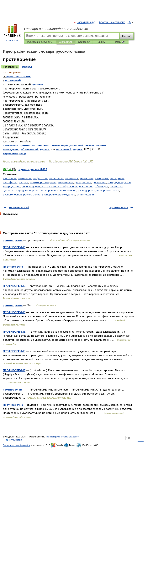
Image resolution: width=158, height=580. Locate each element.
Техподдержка (53, 437)
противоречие (13, 240)
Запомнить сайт (86, 22)
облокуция (101, 186)
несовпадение (31, 186)
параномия (36, 190)
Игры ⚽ (119, 42)
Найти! (126, 36)
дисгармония (83, 182)
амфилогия (40, 178)
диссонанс (99, 182)
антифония (117, 178)
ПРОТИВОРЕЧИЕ (14, 247)
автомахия (25, 178)
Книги (101, 42)
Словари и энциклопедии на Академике (56, 29)
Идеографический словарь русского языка (40, 42)
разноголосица (12, 194)
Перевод (26, 66)
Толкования (65, 42)
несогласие (48, 186)
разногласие (111, 190)
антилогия (71, 178)
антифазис (102, 178)
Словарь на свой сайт (112, 22)
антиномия (86, 178)
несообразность (67, 186)
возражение (65, 182)
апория (23, 182)
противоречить (118, 207)
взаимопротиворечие (43, 182)
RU (129, 22)
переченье (52, 190)
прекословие (68, 190)
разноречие (49, 194)
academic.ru (12, 40)
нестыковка (86, 186)
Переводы (84, 42)
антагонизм (56, 178)
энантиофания (86, 194)
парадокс (22, 190)
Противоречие (13, 266)
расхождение (66, 194)
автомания (10, 178)
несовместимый (19, 207)
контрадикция (11, 186)
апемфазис (10, 182)
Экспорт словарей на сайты (16, 445)
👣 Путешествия (14, 440)
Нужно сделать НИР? (32, 169)
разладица (95, 190)
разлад (82, 190)
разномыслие (31, 194)
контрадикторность (119, 182)
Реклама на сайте (70, 437)
